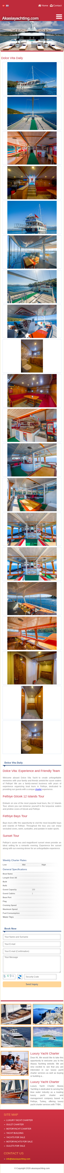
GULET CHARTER (15, 1124)
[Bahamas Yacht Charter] (48, 1037)
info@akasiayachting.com (18, 1159)
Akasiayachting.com (20, 18)
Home (45, 5)
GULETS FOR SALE (15, 1146)
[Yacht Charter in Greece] (48, 1014)
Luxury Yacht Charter (44, 1053)
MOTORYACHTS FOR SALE (19, 1141)
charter (38, 789)
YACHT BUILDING (14, 1133)
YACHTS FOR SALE (15, 1137)
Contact (57, 5)
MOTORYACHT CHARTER (18, 1129)
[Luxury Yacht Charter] (16, 1014)
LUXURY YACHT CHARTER (19, 1120)
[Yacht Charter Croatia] (16, 1037)
